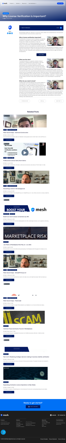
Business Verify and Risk (5, 424)
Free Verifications (32, 3)
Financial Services (29, 424)
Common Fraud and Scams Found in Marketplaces (17, 329)
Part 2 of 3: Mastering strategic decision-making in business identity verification (26, 357)
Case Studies (44, 423)
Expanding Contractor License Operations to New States (19, 385)
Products (11, 3)
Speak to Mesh (60, 3)
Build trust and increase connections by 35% (16, 216)
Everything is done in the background (14, 188)
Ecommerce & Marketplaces (30, 422)
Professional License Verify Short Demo (14, 160)
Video (5, 129)
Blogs (43, 425)
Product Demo (11, 157)
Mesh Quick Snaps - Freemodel (12, 300)
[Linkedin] (10, 33)
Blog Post (6, 13)
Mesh (5, 18)
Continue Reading (9, 139)
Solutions (17, 3)
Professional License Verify (5, 422)
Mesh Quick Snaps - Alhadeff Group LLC (14, 272)
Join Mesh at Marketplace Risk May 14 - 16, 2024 (17, 244)
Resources (24, 3)
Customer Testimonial (12, 129)
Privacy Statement (53, 439)
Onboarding (18, 422)
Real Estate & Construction (30, 425)
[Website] (8, 33)
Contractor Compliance (20, 426)
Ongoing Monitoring (19, 424)
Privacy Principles (44, 439)
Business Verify (58, 424)
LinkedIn (54, 415)
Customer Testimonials (46, 422)
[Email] (12, 33)
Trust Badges (18, 425)
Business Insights (45, 421)
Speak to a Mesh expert (34, 406)
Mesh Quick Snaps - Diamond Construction (15, 132)
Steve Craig (6, 331)
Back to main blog (26, 27)
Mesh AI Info (44, 426)
